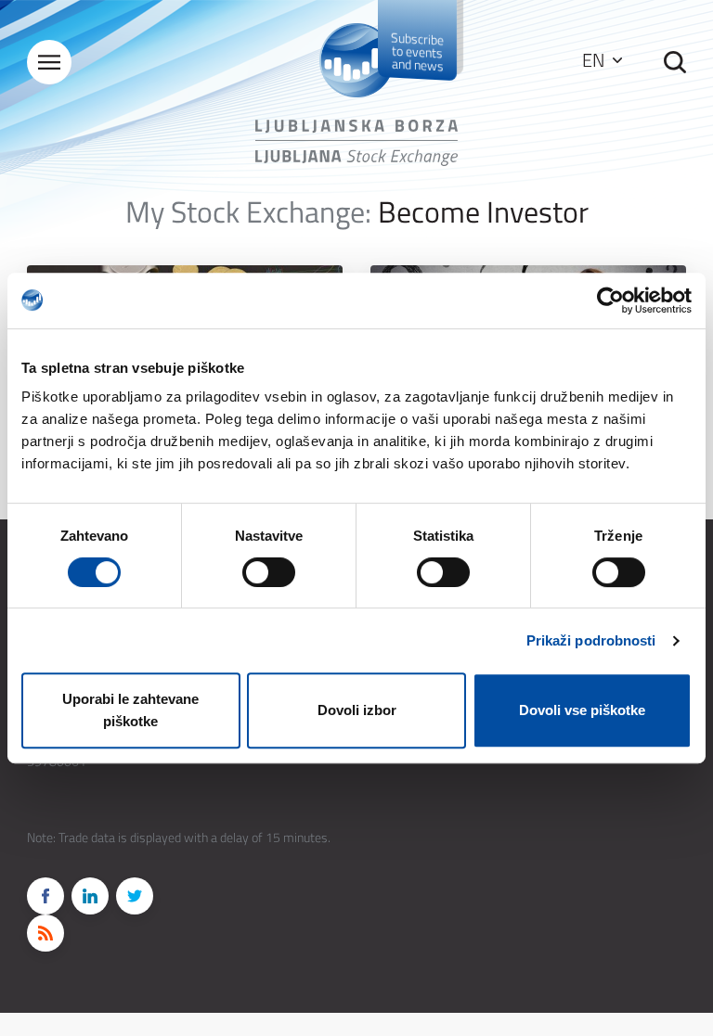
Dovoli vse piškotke (582, 710)
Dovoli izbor (357, 710)
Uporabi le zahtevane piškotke (130, 710)
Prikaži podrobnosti (591, 640)
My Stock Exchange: (248, 211)
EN (595, 59)
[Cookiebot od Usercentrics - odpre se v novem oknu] (610, 300)
